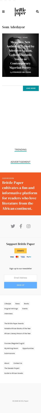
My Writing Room (11, 348)
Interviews (8, 314)
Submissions (9, 353)
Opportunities (28, 348)
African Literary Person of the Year (17, 333)
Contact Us (18, 363)
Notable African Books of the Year (17, 328)
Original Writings (11, 309)
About (6, 363)
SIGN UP (20, 285)
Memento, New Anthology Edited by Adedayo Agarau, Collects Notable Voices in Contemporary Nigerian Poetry (20, 55)
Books (26, 304)
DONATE (20, 251)
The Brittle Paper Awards (14, 323)
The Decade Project (11, 368)
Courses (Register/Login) (14, 343)
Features (17, 37)
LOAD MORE (31, 88)
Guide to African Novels (13, 373)
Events (25, 309)
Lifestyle (7, 304)
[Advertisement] (20, 120)
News (25, 37)
